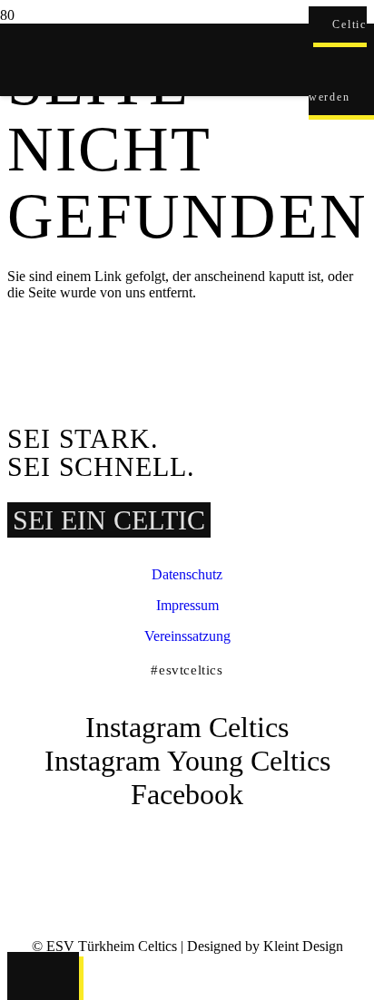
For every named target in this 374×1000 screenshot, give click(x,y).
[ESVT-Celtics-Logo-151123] (154, 836)
